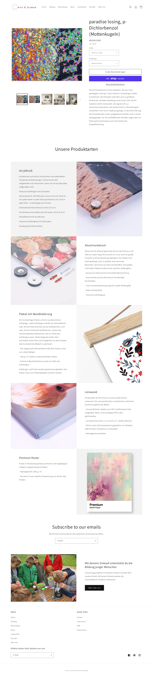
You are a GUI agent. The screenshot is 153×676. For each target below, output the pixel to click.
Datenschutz (82, 630)
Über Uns (14, 642)
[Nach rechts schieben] (80, 99)
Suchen (80, 617)
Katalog (14, 621)
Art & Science (73, 670)
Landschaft (15, 634)
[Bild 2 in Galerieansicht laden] (34, 99)
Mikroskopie (15, 626)
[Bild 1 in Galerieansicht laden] (22, 99)
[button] (130, 7)
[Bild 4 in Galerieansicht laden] (59, 99)
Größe (91, 48)
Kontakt (14, 638)
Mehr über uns (94, 588)
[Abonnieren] (95, 541)
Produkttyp (93, 59)
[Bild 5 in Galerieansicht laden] (71, 99)
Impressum (81, 621)
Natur (13, 630)
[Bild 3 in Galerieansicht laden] (46, 99)
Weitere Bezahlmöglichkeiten (115, 84)
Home (13, 617)
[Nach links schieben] (13, 99)
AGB (78, 626)
